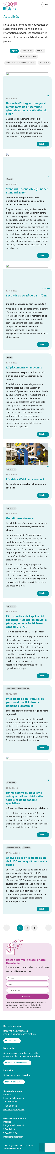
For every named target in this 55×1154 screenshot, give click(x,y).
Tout (14, 51)
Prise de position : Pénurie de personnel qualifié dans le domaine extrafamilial (25, 702)
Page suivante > (48, 928)
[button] (20, 928)
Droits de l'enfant (27, 57)
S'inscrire (26, 996)
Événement (27, 51)
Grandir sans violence (20, 518)
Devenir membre (12, 1026)
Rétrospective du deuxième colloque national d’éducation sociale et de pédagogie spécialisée (25, 798)
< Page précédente (6, 928)
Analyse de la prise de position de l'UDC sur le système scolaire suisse (26, 861)
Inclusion (44, 63)
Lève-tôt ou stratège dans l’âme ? (27, 297)
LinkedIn (8, 1071)
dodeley (38, 1005)
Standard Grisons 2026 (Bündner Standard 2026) (27, 191)
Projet (40, 51)
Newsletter (9, 1048)
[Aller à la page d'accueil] (11, 6)
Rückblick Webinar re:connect (25, 479)
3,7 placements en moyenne (24, 367)
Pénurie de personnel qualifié (20, 63)
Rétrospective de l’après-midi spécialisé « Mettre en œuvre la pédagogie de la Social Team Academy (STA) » (26, 621)
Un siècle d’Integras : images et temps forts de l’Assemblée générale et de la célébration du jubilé (26, 109)
